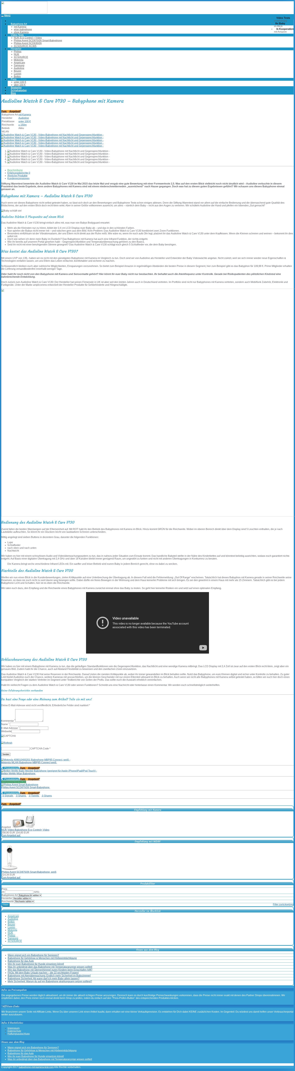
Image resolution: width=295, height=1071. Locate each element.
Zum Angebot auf (11, 835)
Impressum (14, 1028)
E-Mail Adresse (10, 728)
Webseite (6, 731)
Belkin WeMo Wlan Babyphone (18, 773)
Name (5, 724)
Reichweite (8, 901)
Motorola (18, 60)
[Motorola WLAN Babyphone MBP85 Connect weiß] (35, 759)
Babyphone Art (10, 895)
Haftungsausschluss (19, 1033)
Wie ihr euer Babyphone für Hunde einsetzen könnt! (36, 964)
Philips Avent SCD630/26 (28, 43)
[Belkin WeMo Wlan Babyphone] (49, 771)
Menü (7, 15)
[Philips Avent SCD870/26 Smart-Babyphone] (19, 784)
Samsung (19, 65)
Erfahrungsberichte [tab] (18, 173)
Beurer (17, 71)
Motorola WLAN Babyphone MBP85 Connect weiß (29, 762)
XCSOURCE (21, 57)
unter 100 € (20, 82)
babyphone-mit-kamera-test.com (36, 1067)
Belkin (17, 76)
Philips (17, 51)
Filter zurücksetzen (283, 904)
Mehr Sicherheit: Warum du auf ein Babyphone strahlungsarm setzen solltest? (50, 981)
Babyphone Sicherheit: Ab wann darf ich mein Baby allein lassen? (43, 978)
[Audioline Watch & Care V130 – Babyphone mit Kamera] (52, 134)
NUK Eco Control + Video (28, 37)
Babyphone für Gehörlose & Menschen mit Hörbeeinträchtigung (42, 958)
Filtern (5, 905)
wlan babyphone (23, 29)
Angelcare (19, 62)
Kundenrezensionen (18, 178)
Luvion (17, 73)
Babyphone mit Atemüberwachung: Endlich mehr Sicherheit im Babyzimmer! (49, 975)
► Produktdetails (10, 768)
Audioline (19, 68)
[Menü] (24, 12)
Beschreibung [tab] (15, 170)
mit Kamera (20, 26)
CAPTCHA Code (39, 748)
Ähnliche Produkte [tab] (17, 175)
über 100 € (20, 84)
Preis (4, 889)
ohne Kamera (21, 32)
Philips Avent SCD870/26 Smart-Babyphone (38, 40)
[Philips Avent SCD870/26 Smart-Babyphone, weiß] (10, 869)
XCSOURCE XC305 (25, 46)
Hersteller (7, 898)
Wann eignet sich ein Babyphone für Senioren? (33, 955)
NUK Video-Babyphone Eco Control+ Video (25, 830)
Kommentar (8, 721)
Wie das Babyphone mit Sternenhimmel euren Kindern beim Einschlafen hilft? (50, 969)
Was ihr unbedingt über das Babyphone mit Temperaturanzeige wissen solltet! (50, 967)
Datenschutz (14, 1031)
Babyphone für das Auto (21, 961)
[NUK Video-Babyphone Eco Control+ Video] (23, 827)
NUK (16, 54)
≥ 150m (22, 124)
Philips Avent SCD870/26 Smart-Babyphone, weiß (29, 872)
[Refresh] (6, 743)
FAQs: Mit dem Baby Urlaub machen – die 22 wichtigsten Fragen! (43, 972)
